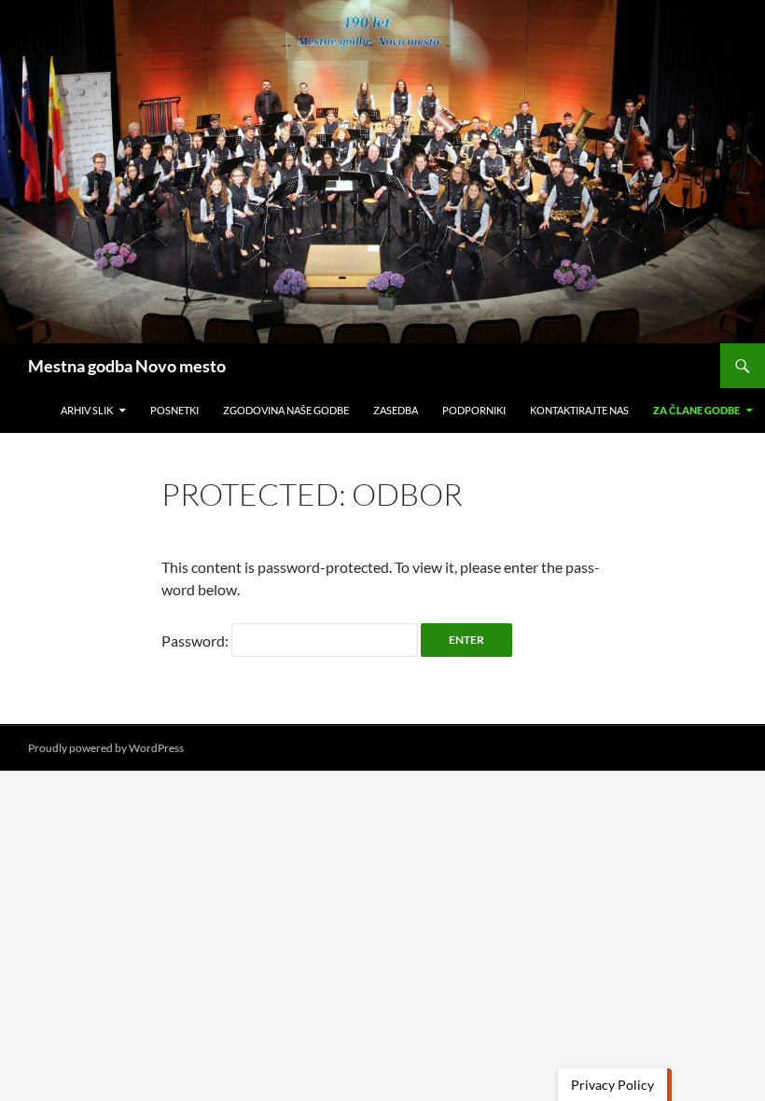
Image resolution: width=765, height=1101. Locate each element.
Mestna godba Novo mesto (127, 365)
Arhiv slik (87, 410)
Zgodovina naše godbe (286, 410)
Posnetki (174, 410)
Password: (196, 640)
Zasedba (395, 410)
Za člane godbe (696, 410)
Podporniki (474, 410)
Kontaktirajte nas (579, 410)
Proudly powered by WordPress (106, 748)
